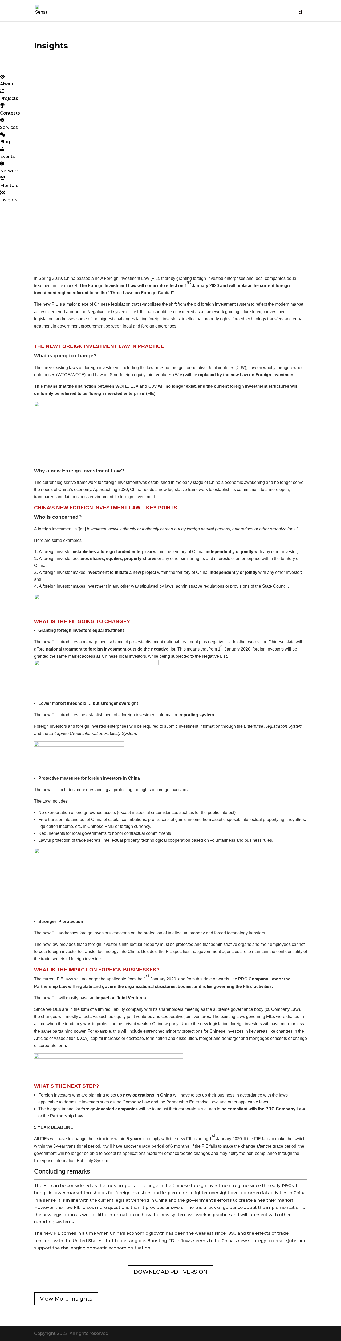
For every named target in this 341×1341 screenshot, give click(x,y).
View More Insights (66, 1298)
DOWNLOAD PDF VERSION (171, 1272)
